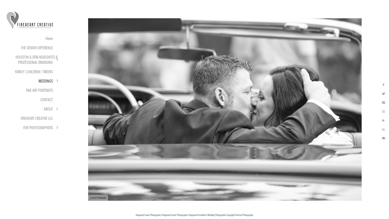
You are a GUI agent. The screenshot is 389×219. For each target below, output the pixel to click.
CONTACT (47, 99)
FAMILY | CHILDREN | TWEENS (34, 71)
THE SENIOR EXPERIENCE (37, 47)
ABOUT (48, 109)
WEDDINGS (45, 81)
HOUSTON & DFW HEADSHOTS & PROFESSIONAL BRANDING (37, 59)
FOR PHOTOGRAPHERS (38, 127)
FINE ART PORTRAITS (39, 90)
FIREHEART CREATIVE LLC (37, 118)
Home (49, 38)
